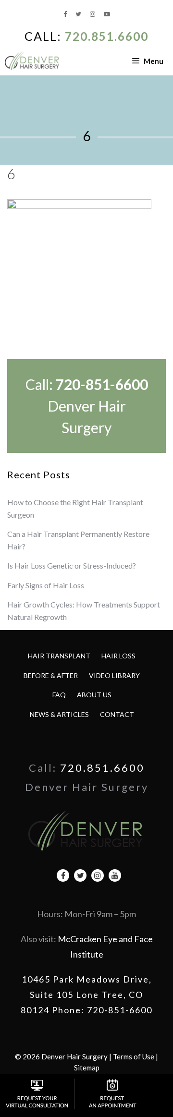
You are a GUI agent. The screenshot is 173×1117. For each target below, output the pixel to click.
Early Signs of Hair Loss (45, 585)
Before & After (51, 675)
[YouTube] (107, 14)
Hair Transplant (59, 656)
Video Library (114, 675)
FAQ (59, 695)
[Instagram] (93, 14)
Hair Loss (118, 656)
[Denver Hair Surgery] (32, 61)
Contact (117, 714)
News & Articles (59, 714)
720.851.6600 (106, 36)
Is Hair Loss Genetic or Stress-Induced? (71, 565)
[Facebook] (65, 14)
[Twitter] (79, 14)
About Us (94, 695)
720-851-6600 (102, 384)
